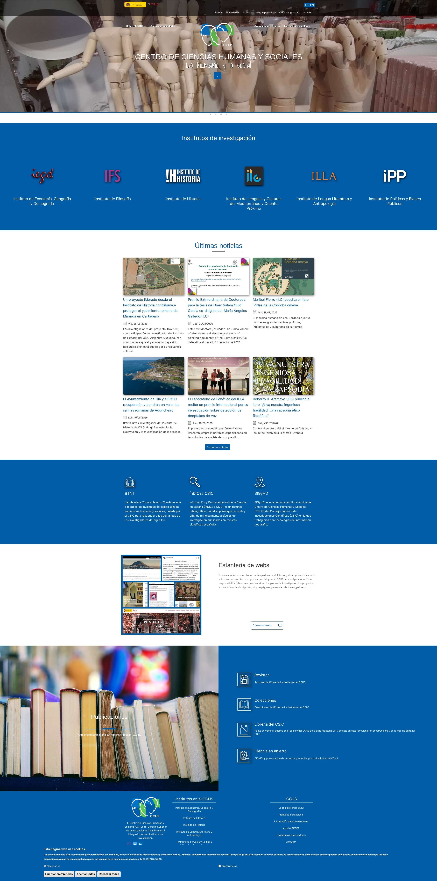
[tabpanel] (218, 56)
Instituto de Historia (194, 824)
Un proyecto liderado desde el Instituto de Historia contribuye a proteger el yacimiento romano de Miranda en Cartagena (150, 308)
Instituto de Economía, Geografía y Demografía (194, 809)
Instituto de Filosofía (194, 818)
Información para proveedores (291, 821)
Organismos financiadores (291, 835)
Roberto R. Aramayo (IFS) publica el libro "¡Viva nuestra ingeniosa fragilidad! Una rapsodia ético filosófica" (281, 407)
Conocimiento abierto (267, 26)
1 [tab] (211, 114)
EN (312, 5)
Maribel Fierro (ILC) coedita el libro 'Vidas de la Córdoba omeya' (281, 302)
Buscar (219, 12)
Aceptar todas (86, 873)
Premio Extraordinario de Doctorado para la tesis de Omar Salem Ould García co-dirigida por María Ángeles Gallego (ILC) (217, 308)
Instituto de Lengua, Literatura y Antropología (194, 833)
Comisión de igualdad (287, 12)
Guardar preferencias (59, 873)
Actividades (232, 12)
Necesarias (53, 866)
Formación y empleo (296, 26)
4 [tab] (226, 114)
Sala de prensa (263, 12)
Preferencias (229, 866)
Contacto (291, 841)
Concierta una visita (218, 75)
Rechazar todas (109, 873)
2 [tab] (216, 114)
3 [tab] (221, 114)
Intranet (307, 12)
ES (306, 5)
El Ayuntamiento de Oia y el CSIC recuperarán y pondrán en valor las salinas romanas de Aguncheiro (151, 404)
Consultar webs (262, 625)
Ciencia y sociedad (162, 26)
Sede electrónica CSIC (291, 807)
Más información (151, 858)
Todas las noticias (217, 447)
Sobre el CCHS (135, 26)
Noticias (247, 12)
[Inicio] (218, 34)
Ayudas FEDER (291, 828)
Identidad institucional (291, 814)
